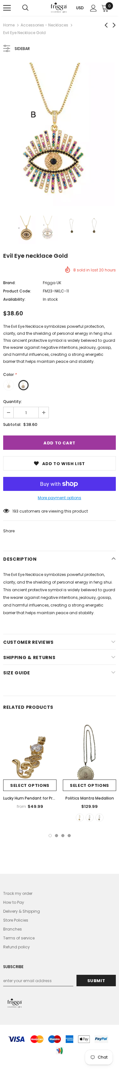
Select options (30, 785)
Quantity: (12, 401)
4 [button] (69, 835)
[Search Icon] (25, 8)
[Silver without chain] (89, 817)
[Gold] (79, 817)
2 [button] (56, 835)
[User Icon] (93, 8)
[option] (59, 134)
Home (9, 25)
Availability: (14, 299)
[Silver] (99, 817)
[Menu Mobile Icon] (7, 8)
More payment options (59, 497)
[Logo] (58, 7)
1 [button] (50, 835)
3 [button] (62, 835)
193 (15, 511)
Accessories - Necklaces (44, 25)
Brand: (9, 282)
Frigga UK (52, 282)
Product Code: (17, 291)
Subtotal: (12, 424)
